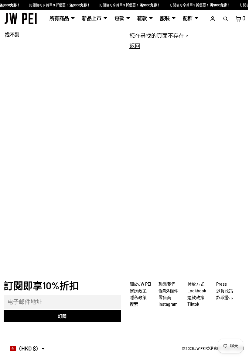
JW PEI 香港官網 (204, 348)
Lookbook (195, 290)
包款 (118, 18)
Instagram (166, 304)
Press (220, 284)
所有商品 (57, 18)
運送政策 (136, 290)
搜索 (132, 304)
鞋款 (140, 18)
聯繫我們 (165, 284)
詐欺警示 (223, 297)
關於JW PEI (139, 284)
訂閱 (61, 316)
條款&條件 (167, 290)
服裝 (163, 18)
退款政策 (194, 297)
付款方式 (194, 284)
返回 (133, 46)
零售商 (163, 297)
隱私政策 (136, 297)
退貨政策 (223, 290)
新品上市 (90, 18)
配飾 (186, 18)
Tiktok (192, 304)
